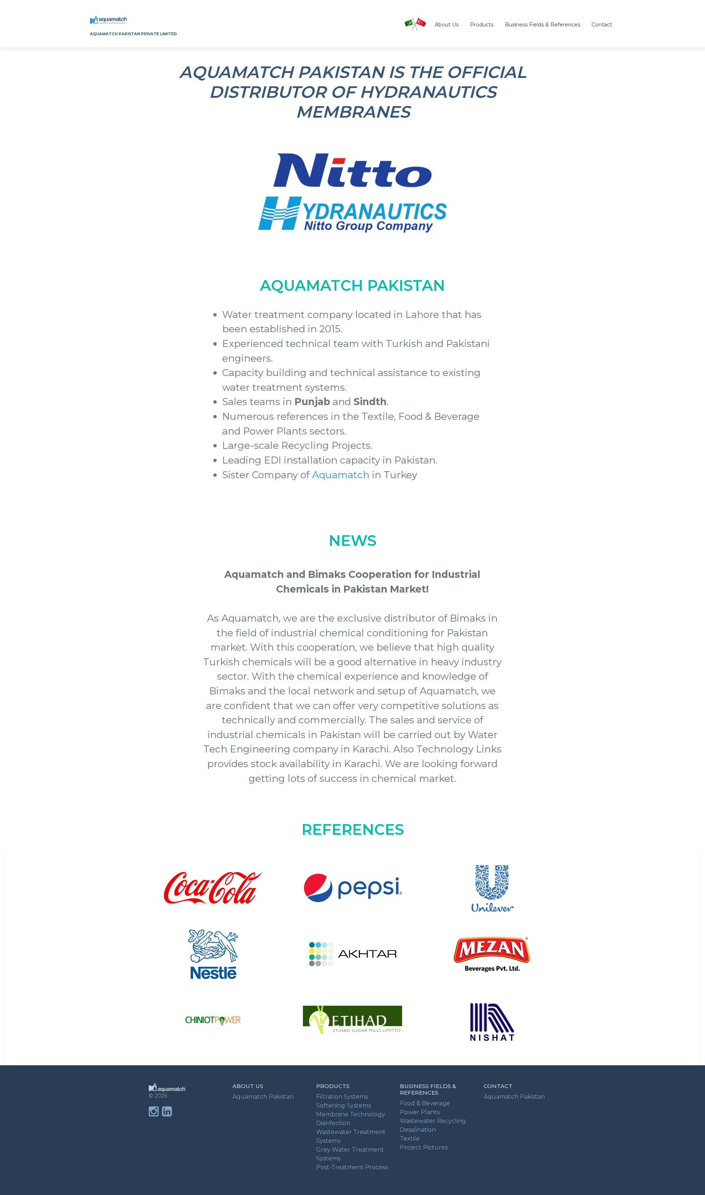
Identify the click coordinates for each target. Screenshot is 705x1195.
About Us (447, 24)
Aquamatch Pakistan (263, 1096)
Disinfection (333, 1123)
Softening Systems (343, 1105)
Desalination (418, 1129)
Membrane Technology (350, 1114)
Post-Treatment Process (352, 1167)
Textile (410, 1138)
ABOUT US (247, 1086)
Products (482, 24)
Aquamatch (340, 475)
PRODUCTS (333, 1086)
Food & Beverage (425, 1103)
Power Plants (420, 1112)
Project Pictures (424, 1147)
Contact (602, 24)
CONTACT (498, 1086)
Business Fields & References (542, 24)
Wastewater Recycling (433, 1120)
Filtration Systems (342, 1096)
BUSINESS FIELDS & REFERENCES (428, 1089)
